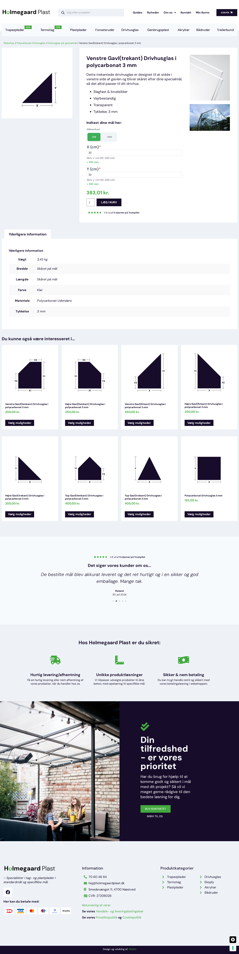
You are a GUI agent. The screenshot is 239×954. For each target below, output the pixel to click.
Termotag (50, 29)
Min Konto (202, 12)
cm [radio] (94, 137)
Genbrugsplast (158, 30)
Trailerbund (225, 30)
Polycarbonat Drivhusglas (31, 43)
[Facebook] (7, 892)
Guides (137, 12)
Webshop (8, 43)
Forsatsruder (104, 30)
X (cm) (94, 147)
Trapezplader (17, 29)
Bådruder (203, 30)
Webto (132, 949)
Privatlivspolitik (106, 917)
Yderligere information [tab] (28, 234)
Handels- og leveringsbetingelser (120, 911)
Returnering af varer (96, 905)
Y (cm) (94, 169)
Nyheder (153, 12)
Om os (168, 12)
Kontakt (186, 12)
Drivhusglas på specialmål (62, 43)
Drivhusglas (130, 30)
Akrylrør (183, 30)
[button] (113, 601)
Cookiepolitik (131, 917)
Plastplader (78, 30)
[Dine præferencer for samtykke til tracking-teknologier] (233, 948)
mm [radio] (109, 137)
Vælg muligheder (19, 423)
